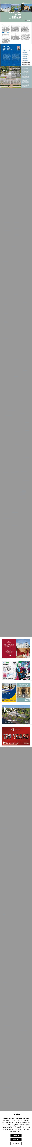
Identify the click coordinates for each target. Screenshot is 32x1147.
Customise (16, 1143)
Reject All (16, 1139)
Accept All (16, 1135)
